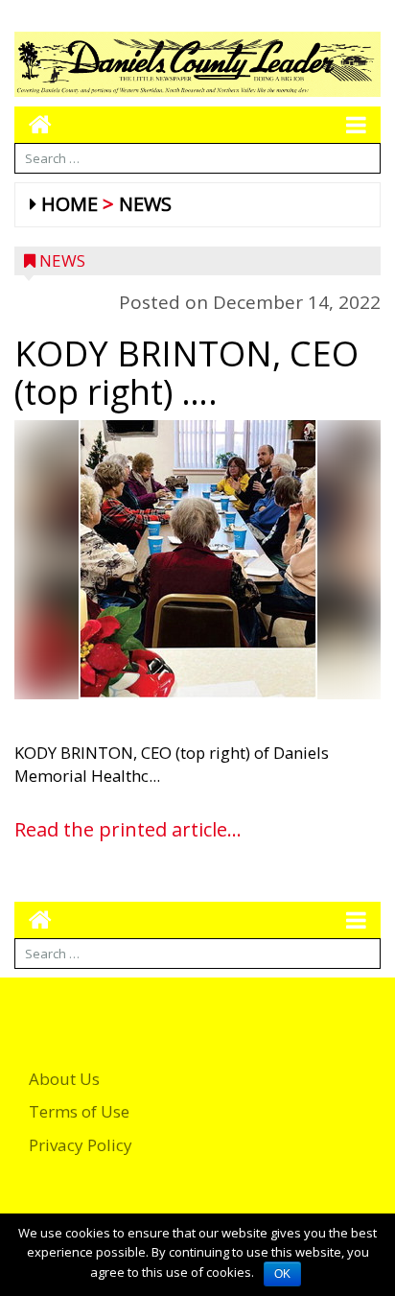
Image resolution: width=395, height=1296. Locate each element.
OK (282, 1274)
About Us (64, 1079)
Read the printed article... (128, 829)
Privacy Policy (80, 1145)
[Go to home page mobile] (33, 124)
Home (69, 204)
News (145, 204)
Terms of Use (79, 1111)
